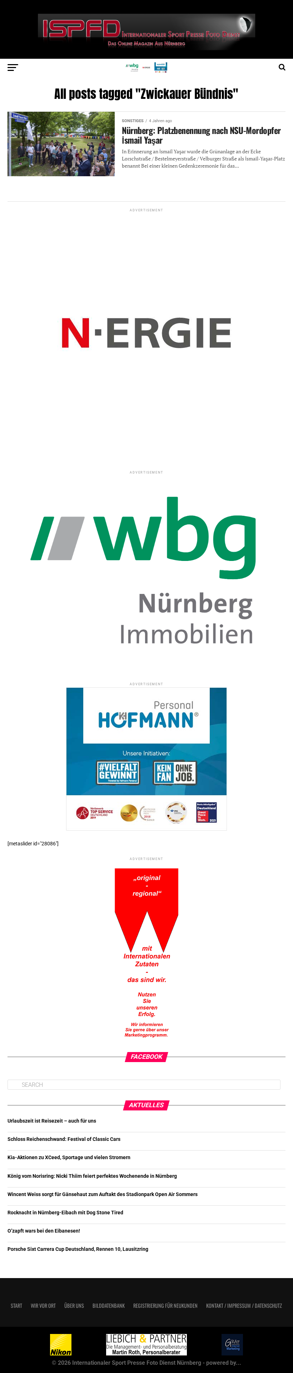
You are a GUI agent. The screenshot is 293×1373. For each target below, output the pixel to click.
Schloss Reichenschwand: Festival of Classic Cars (64, 1139)
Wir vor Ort (43, 1305)
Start (16, 1305)
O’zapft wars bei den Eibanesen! (44, 1231)
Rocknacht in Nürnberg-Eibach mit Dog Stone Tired (65, 1213)
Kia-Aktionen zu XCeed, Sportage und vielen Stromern (69, 1157)
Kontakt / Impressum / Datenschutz (244, 1305)
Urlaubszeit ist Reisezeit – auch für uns (52, 1121)
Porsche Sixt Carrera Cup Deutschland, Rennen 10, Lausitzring (78, 1249)
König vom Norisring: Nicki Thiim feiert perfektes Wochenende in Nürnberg (92, 1176)
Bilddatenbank (109, 1305)
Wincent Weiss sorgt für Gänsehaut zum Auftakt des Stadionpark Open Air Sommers (103, 1194)
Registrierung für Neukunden (165, 1305)
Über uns (74, 1305)
